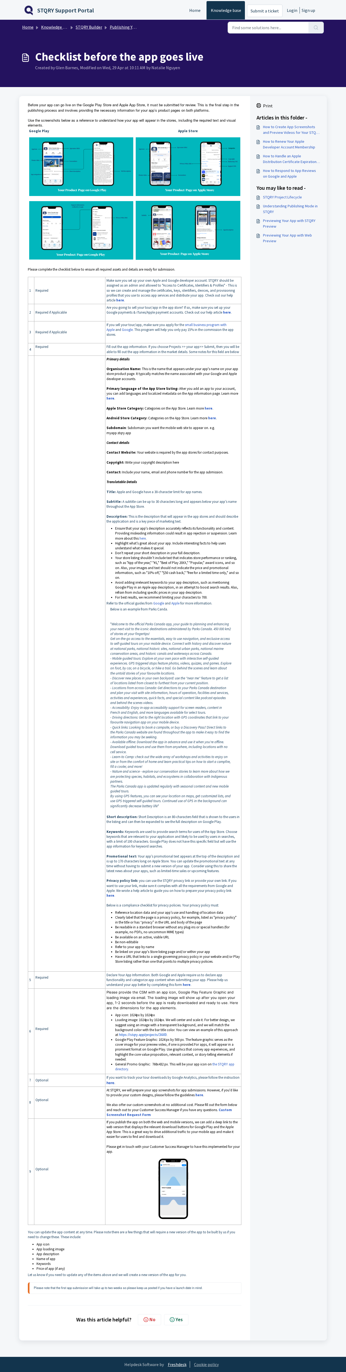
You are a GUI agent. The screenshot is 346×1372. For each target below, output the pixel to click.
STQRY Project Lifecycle (282, 197)
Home (195, 10)
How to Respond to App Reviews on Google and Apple (289, 173)
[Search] (316, 28)
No (152, 1319)
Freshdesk (177, 1364)
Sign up (308, 10)
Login (292, 10)
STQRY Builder (89, 27)
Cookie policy (206, 1364)
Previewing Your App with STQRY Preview (289, 223)
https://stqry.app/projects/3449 (143, 1035)
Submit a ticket (265, 11)
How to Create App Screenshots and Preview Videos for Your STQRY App (291, 129)
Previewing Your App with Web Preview (287, 238)
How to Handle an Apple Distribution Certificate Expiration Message (290, 159)
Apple (175, 603)
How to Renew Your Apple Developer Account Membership (289, 144)
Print (268, 105)
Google (158, 603)
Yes (179, 1319)
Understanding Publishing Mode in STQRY (290, 209)
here (142, 538)
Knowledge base (226, 10)
